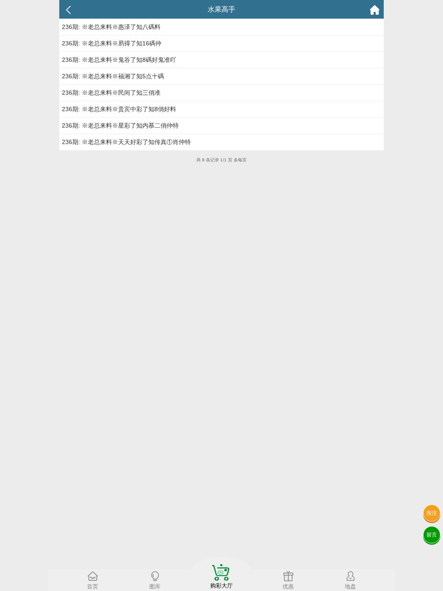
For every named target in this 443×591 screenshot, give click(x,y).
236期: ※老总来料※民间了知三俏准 (111, 92)
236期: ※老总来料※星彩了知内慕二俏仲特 (120, 125)
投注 (432, 513)
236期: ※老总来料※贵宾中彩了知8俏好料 (119, 109)
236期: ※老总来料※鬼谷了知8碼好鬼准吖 (119, 59)
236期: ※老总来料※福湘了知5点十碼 (113, 76)
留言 (432, 535)
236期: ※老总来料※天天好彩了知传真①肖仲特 (126, 141)
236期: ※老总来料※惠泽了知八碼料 (111, 26)
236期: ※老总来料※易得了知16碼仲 (111, 43)
